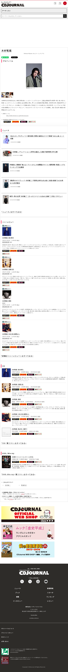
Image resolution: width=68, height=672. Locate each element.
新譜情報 (50, 588)
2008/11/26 (32, 431)
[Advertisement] (34, 33)
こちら (22, 494)
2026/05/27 (32, 459)
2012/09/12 (5, 338)
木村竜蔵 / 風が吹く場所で (19, 429)
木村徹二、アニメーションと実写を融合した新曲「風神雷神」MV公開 (35, 152)
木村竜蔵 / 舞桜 (6, 301)
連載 (17, 597)
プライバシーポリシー (7, 633)
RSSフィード (5, 637)
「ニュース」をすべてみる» (11, 212)
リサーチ (50, 592)
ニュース (18, 588)
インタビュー (17, 601)
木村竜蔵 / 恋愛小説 (8, 269)
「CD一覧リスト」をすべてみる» (13, 443)
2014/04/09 (5, 274)
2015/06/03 (5, 242)
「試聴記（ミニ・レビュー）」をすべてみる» (17, 356)
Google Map (34, 615)
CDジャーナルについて (7, 628)
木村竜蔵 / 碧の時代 (8, 238)
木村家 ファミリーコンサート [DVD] (22, 457)
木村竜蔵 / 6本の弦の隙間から (11, 334)
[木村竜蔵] (3, 93)
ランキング (50, 597)
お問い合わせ (5, 641)
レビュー (50, 601)
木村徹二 (7, 485)
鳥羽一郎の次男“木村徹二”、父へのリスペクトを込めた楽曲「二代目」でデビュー (36, 196)
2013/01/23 (5, 307)
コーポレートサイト (34, 618)
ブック (17, 592)
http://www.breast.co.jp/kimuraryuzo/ (17, 115)
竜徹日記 (24, 485)
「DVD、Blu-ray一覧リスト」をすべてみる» (18, 474)
